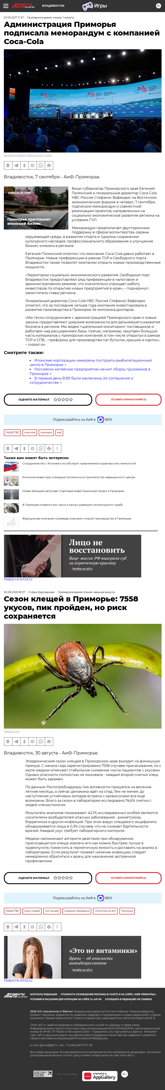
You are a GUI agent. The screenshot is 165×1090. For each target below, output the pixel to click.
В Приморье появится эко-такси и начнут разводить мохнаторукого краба (72, 504)
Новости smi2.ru (18, 579)
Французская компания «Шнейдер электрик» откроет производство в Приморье (76, 518)
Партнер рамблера (67, 1074)
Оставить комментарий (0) (128, 399)
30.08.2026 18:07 (14, 592)
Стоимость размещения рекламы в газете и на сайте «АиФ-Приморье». (109, 994)
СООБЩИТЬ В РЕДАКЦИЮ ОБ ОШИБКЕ (128, 999)
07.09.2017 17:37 (14, 17)
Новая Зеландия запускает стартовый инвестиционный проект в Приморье (73, 491)
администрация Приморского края (27, 155)
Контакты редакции (43, 994)
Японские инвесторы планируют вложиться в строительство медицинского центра (78, 477)
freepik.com (12, 731)
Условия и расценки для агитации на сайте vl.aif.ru (66, 999)
